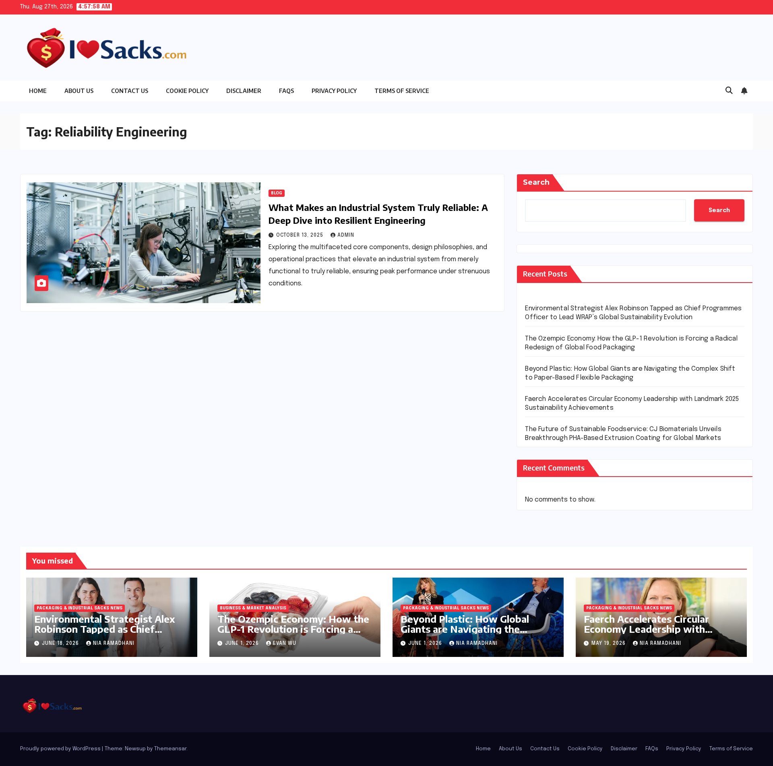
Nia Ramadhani (113, 643)
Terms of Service (401, 90)
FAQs (286, 90)
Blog (276, 193)
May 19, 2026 (609, 643)
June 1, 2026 (242, 643)
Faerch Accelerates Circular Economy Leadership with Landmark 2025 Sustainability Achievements (653, 634)
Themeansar (170, 749)
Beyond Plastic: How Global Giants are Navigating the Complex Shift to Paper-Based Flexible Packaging (471, 634)
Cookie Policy (187, 90)
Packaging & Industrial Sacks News (79, 608)
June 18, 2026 (61, 643)
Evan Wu (284, 643)
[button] (729, 91)
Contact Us (129, 90)
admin (345, 235)
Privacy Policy (334, 90)
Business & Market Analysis (253, 608)
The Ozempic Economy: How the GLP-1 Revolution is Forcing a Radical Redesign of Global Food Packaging (293, 634)
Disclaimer (243, 90)
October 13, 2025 (300, 235)
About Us (78, 90)
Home (38, 90)
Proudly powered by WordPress (61, 749)
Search (536, 182)
